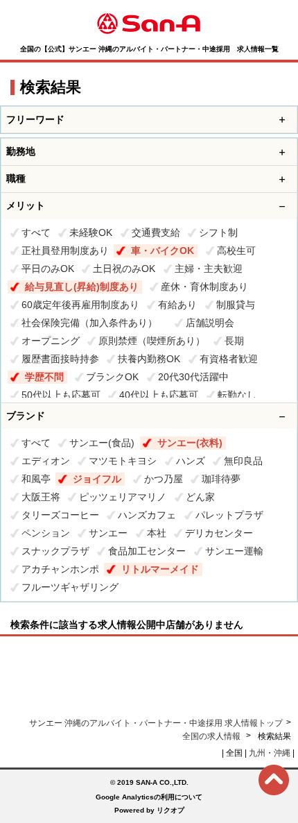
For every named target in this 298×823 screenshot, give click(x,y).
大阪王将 (40, 496)
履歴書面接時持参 (60, 358)
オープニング (50, 340)
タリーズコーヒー (60, 514)
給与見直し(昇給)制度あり (82, 286)
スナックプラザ (55, 551)
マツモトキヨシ (123, 460)
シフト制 (218, 232)
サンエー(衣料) (189, 442)
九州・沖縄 (269, 753)
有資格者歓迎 (229, 358)
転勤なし (237, 394)
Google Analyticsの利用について (149, 797)
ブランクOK (112, 376)
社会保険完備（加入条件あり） (94, 322)
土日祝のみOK (124, 268)
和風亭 (36, 478)
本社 (156, 532)
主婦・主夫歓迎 (209, 268)
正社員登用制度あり (65, 250)
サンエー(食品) (101, 442)
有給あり (177, 304)
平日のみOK (47, 268)
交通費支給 (156, 232)
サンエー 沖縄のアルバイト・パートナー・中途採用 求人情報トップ (156, 723)
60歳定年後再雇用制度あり (80, 304)
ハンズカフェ (147, 514)
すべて (36, 232)
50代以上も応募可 (60, 394)
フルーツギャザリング (70, 587)
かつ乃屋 (163, 478)
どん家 (200, 496)
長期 (234, 340)
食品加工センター (147, 551)
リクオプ (170, 810)
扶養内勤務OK (149, 358)
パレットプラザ (229, 514)
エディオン (45, 460)
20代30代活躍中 (193, 376)
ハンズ (190, 460)
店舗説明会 (210, 322)
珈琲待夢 (221, 478)
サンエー (108, 532)
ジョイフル (97, 478)
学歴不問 (44, 376)
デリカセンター (219, 532)
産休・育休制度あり (204, 286)
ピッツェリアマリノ (122, 496)
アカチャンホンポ (60, 569)
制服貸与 (235, 304)
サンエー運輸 (234, 551)
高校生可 (236, 250)
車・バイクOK (162, 250)
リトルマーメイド (160, 569)
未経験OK (90, 232)
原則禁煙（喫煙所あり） (151, 340)
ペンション (45, 532)
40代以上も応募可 (158, 394)
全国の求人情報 (212, 736)
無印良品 (243, 460)
